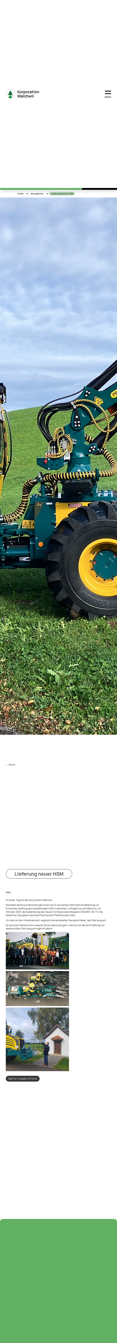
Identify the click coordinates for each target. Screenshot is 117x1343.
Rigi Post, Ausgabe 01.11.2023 (22, 1078)
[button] (108, 94)
